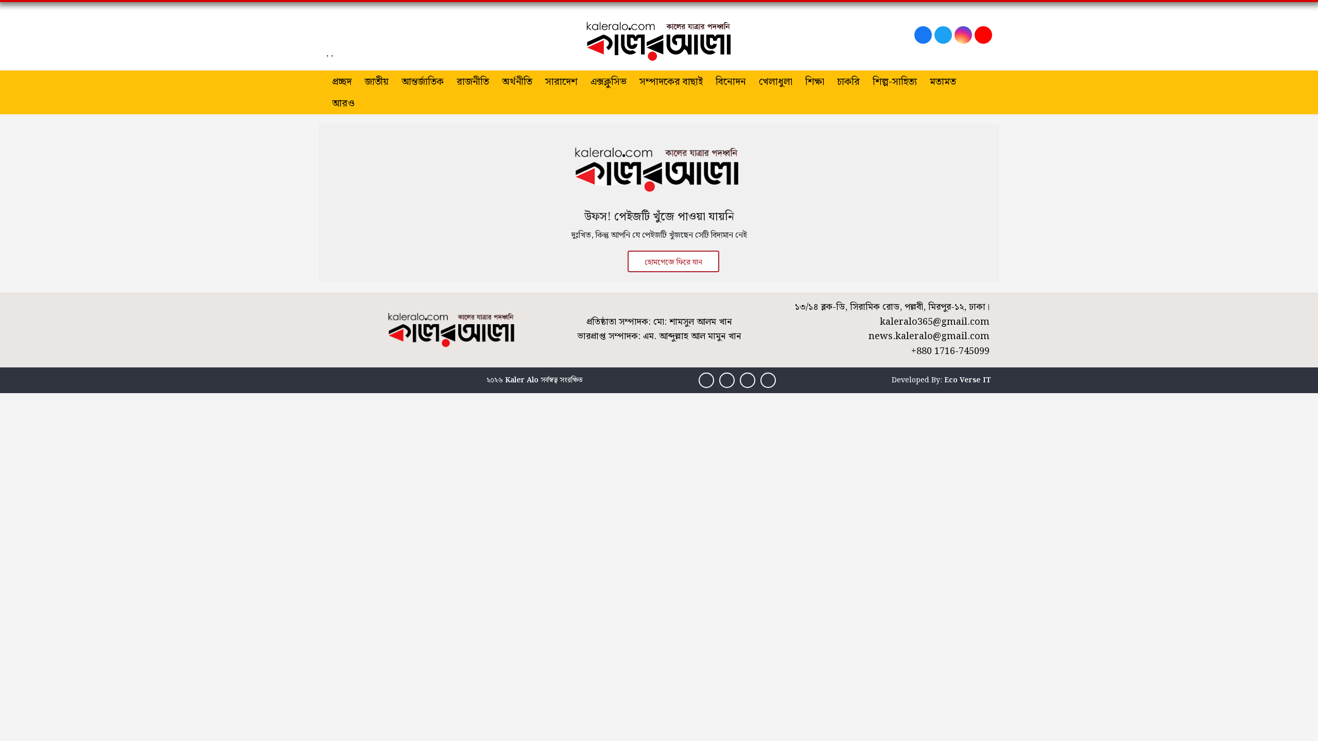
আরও (343, 104)
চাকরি (848, 82)
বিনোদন (731, 82)
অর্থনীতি (517, 82)
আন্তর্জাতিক (423, 82)
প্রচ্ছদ (342, 82)
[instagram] (963, 35)
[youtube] (983, 35)
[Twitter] (943, 35)
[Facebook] (923, 35)
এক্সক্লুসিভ (609, 82)
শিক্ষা (814, 82)
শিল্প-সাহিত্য (895, 82)
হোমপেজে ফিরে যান (673, 262)
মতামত (943, 82)
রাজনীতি (473, 82)
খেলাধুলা (775, 82)
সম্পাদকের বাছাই (671, 82)
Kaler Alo (522, 380)
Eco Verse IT (967, 380)
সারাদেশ (561, 82)
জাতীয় (377, 82)
